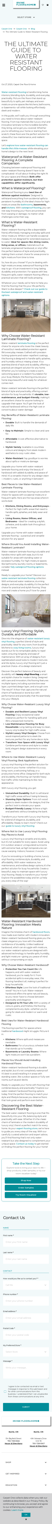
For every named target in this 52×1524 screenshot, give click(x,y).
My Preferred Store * (12, 1345)
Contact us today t (25, 1144)
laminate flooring (26, 343)
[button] (26, 1285)
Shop (8, 1462)
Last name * (8, 1252)
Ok (26, 1515)
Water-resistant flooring (14, 92)
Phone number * (10, 1294)
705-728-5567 (38, 1443)
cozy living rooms (22, 648)
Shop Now (26, 1180)
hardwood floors (41, 932)
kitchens (10, 208)
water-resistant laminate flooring (18, 578)
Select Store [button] (24, 17)
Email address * (10, 1311)
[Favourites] (42, 5)
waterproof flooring (31, 208)
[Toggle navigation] (3, 5)
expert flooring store (26, 1128)
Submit (26, 1407)
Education (11, 1485)
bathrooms (27, 204)
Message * (7, 1361)
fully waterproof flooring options (27, 567)
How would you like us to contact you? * (20, 1278)
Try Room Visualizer (26, 1195)
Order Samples (26, 1187)
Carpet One (7, 29)
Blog (33, 29)
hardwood (17, 1031)
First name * (8, 1235)
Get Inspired (12, 1474)
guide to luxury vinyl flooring (20, 826)
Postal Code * (9, 1328)
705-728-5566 (13, 1441)
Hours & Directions (13, 1443)
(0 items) (47, 5)
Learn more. (17, 1510)
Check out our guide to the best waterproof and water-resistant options (24, 292)
